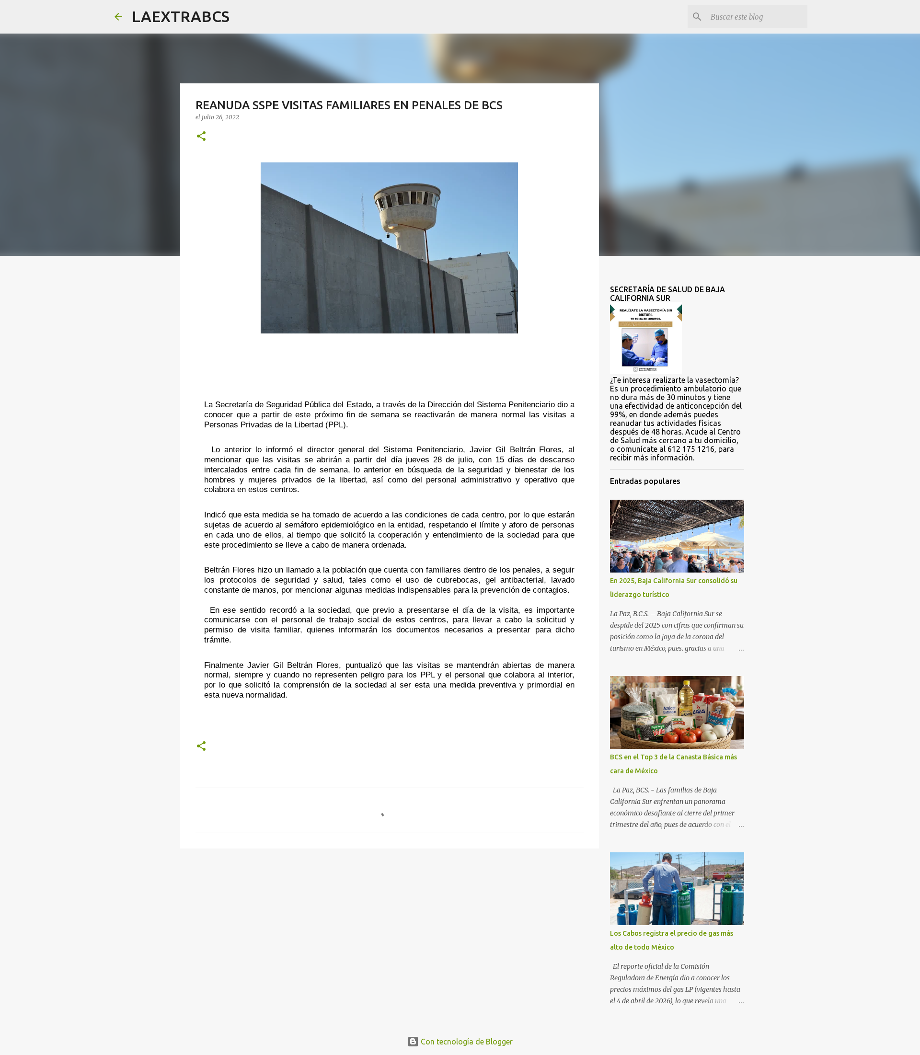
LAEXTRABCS (181, 16)
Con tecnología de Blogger (466, 1041)
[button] (201, 136)
